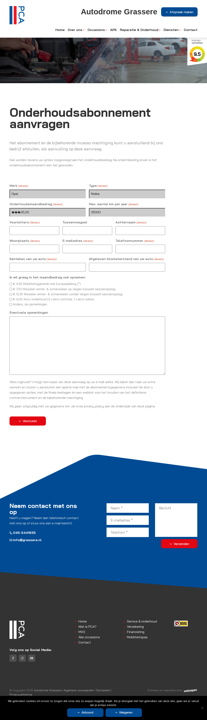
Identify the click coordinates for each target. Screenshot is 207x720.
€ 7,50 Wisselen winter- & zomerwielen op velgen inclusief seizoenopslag (64, 289)
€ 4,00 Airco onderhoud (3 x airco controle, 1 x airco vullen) (53, 299)
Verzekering (135, 626)
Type (98, 186)
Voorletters (24, 222)
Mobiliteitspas (137, 637)
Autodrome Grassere (47, 690)
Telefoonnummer (134, 241)
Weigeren (126, 712)
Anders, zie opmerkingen (30, 304)
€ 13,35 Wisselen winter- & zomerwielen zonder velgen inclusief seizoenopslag (68, 294)
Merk (19, 186)
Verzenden (181, 544)
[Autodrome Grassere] (17, 15)
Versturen (30, 421)
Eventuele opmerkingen (29, 312)
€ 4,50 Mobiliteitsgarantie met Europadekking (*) (47, 284)
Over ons (75, 30)
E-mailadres (77, 241)
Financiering (135, 632)
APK (113, 30)
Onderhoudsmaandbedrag (36, 204)
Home (60, 30)
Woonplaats (25, 241)
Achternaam (130, 222)
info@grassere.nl (27, 540)
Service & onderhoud (142, 621)
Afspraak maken (181, 12)
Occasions (96, 30)
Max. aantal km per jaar (113, 204)
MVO (81, 632)
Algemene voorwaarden (78, 690)
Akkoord (87, 712)
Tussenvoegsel (74, 222)
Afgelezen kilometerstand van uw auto (126, 259)
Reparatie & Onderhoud (139, 30)
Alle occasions (89, 637)
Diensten (171, 30)
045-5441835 (24, 533)
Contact (190, 30)
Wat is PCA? (87, 626)
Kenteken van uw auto (33, 259)
